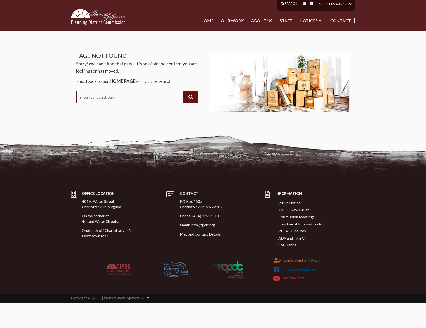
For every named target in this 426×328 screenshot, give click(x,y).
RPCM (144, 298)
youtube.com (293, 278)
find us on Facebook (299, 269)
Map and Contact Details (200, 234)
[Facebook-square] (311, 3)
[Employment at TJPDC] (277, 260)
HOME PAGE (122, 81)
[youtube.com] (277, 278)
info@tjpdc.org (203, 225)
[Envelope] (304, 3)
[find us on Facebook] (277, 270)
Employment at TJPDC (301, 260)
